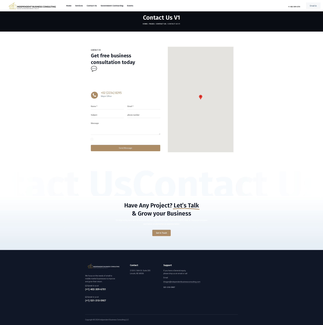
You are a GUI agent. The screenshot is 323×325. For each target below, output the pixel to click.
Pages (152, 24)
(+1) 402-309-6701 (95, 289)
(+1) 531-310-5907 (95, 300)
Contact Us (161, 24)
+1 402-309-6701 (294, 7)
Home (145, 24)
